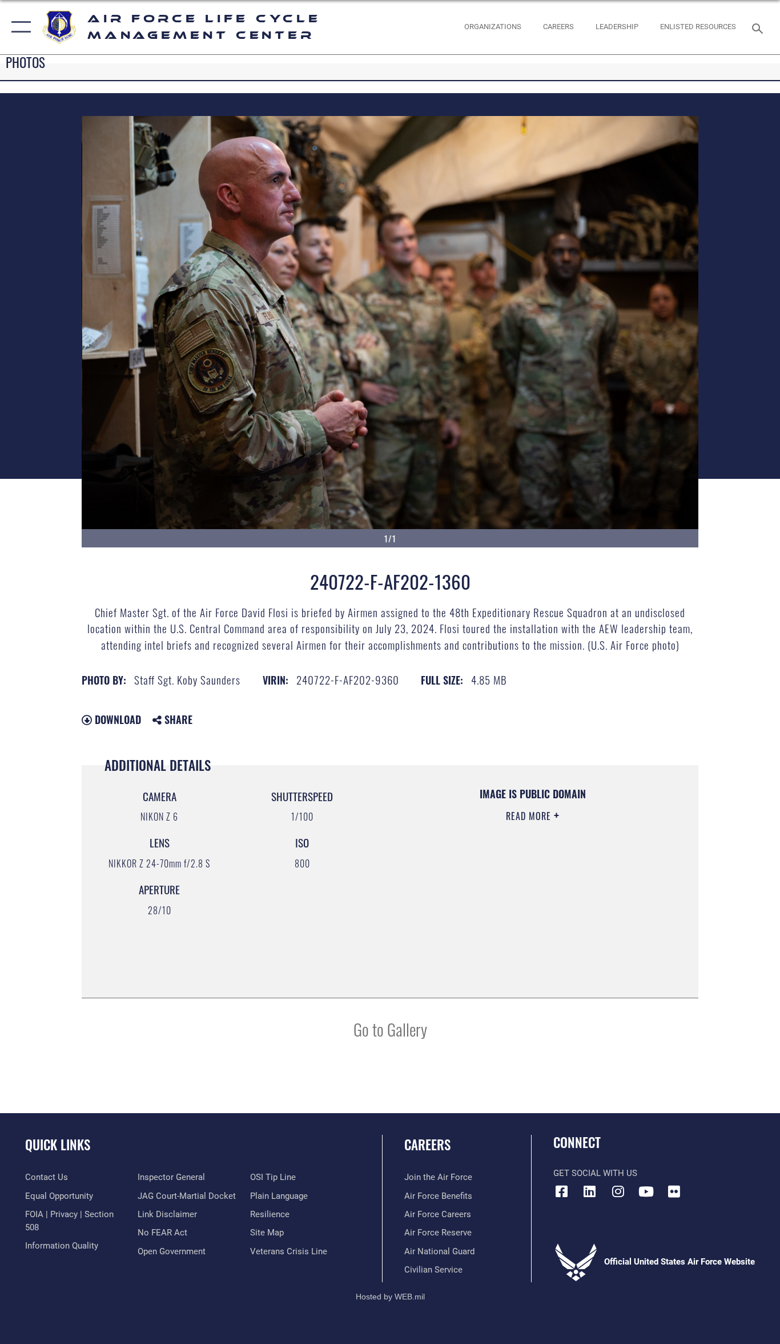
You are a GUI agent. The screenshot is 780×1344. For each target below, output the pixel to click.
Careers (427, 1144)
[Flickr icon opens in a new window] (673, 1191)
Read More (530, 816)
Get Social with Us (595, 1173)
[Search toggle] (759, 27)
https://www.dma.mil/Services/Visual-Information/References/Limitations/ (532, 905)
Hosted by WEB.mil (390, 1296)
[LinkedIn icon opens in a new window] (589, 1191)
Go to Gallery (390, 1029)
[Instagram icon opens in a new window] (617, 1191)
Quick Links (57, 1144)
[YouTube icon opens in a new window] (645, 1191)
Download (116, 719)
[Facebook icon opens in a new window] (561, 1191)
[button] (18, 27)
